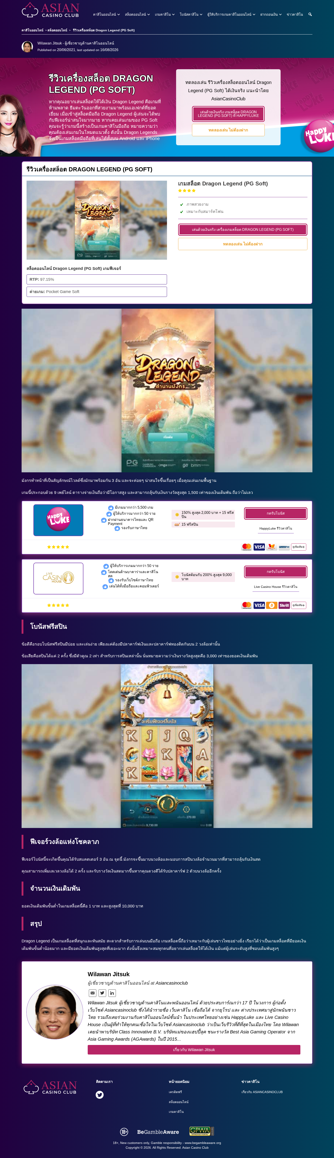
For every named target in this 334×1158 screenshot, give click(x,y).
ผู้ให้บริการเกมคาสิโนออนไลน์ (229, 14)
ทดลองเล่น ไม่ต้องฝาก (228, 130)
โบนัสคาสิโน (189, 14)
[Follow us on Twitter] (100, 1095)
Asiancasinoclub (172, 983)
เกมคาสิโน (163, 14)
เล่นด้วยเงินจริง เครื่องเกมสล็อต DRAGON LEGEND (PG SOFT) (243, 230)
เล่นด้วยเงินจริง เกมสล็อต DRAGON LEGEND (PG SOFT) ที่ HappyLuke (228, 114)
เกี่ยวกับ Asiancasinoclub (262, 1092)
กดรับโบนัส (276, 513)
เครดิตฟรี (175, 1092)
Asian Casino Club (195, 1147)
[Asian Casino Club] (43, 10)
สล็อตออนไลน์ (135, 14)
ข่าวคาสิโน (295, 14)
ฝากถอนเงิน (269, 14)
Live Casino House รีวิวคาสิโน (275, 587)
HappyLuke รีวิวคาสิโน (275, 528)
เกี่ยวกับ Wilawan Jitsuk (194, 1049)
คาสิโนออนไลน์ (104, 14)
